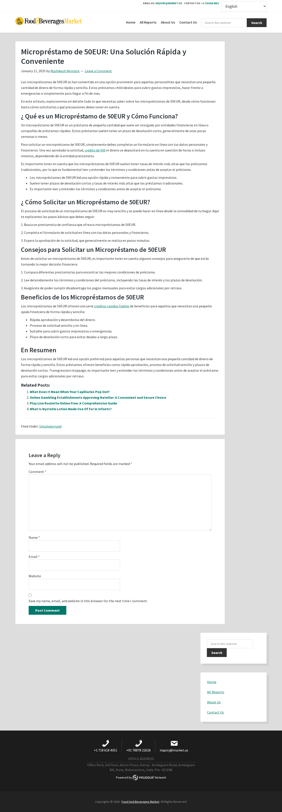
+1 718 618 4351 (210, 3)
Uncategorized (50, 426)
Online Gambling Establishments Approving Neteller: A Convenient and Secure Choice (98, 397)
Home (211, 682)
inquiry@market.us (168, 3)
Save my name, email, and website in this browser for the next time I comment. (88, 601)
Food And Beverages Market (140, 802)
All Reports (215, 692)
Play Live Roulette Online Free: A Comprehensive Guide (73, 403)
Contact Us (215, 712)
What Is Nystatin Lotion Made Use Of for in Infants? (71, 409)
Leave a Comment (98, 71)
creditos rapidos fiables (111, 306)
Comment (37, 471)
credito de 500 (95, 150)
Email (34, 556)
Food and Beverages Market (48, 22)
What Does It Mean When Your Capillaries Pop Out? (70, 391)
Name (34, 537)
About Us (214, 702)
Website (35, 576)
